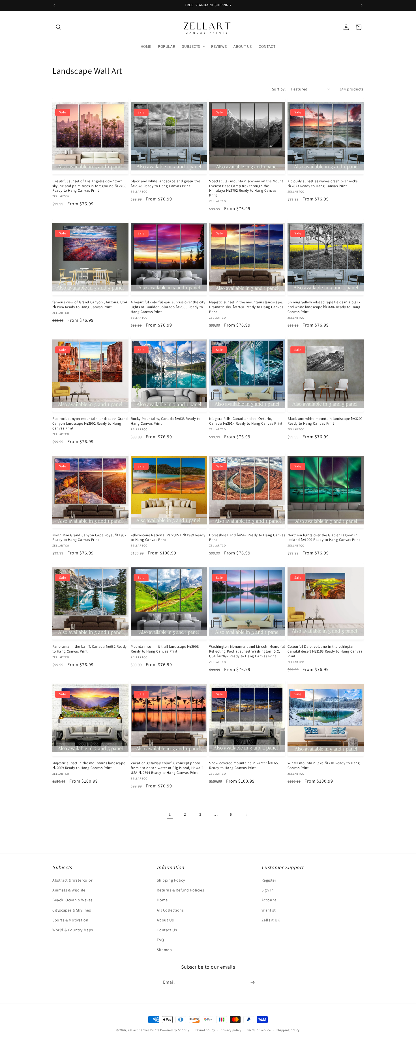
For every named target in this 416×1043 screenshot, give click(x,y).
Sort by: (279, 89)
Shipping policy (288, 1030)
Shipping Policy (171, 880)
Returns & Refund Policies (180, 890)
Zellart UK (270, 920)
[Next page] (246, 814)
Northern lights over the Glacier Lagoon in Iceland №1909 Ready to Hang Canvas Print (324, 537)
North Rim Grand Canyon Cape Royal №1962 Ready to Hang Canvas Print (89, 537)
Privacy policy (230, 1030)
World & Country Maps (72, 929)
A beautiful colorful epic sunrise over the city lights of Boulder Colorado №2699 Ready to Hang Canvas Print (168, 307)
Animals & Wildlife (68, 890)
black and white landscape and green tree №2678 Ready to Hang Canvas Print (166, 183)
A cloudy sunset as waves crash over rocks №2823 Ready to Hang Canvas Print (323, 183)
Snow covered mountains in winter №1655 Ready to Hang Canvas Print (244, 765)
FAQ (160, 939)
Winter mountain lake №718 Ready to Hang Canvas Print (324, 765)
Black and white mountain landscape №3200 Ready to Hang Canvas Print (325, 421)
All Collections (170, 910)
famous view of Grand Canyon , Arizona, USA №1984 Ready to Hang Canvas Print (89, 304)
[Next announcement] (361, 5)
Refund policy (205, 1030)
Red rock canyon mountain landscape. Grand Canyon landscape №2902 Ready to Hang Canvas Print (90, 423)
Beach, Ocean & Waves (72, 899)
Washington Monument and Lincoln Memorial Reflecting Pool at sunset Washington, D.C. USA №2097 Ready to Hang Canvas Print (247, 651)
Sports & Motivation (70, 920)
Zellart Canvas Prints (144, 1030)
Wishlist (268, 910)
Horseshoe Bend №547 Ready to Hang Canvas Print (247, 537)
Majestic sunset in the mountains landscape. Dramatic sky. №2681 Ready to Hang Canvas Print (246, 307)
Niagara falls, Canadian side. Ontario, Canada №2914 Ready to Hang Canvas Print (245, 421)
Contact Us (167, 929)
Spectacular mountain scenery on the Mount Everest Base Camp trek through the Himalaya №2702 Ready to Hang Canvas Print (246, 188)
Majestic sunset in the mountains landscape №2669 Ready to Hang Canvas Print (88, 765)
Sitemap (164, 949)
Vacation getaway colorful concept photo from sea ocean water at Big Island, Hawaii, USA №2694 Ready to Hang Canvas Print (167, 768)
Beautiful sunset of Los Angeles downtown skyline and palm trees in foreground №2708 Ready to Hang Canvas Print (89, 186)
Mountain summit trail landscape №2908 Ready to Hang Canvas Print (165, 649)
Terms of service (259, 1030)
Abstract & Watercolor (72, 880)
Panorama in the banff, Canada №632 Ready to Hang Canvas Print (89, 649)
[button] (58, 27)
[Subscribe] (252, 982)
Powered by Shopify (174, 1030)
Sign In (267, 890)
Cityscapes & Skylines (71, 910)
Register (268, 880)
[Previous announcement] (54, 5)
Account (268, 899)
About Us (165, 920)
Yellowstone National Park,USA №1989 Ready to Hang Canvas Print (168, 537)
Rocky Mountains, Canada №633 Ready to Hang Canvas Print (165, 421)
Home (162, 899)
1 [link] (170, 814)
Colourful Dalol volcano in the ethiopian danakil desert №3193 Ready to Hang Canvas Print (325, 651)
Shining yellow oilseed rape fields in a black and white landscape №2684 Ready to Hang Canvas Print (324, 307)
